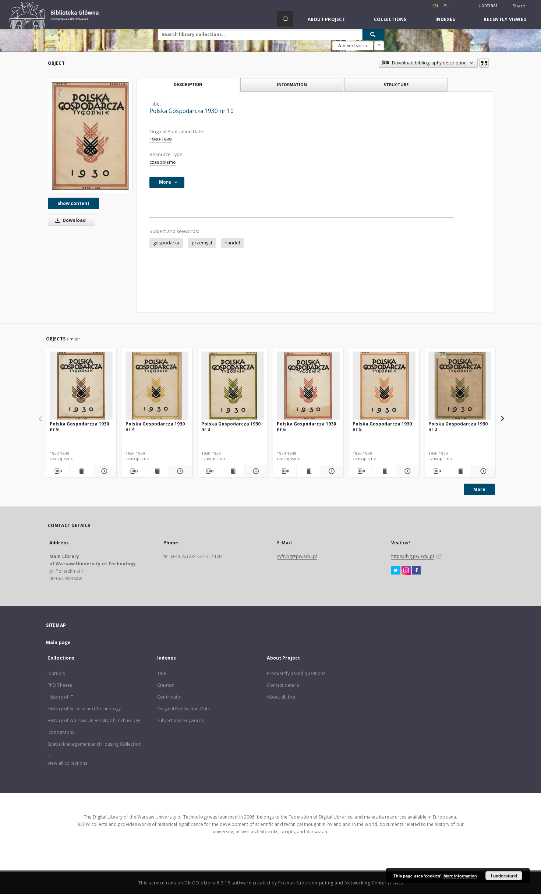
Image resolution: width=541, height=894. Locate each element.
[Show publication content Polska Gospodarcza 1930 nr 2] (459, 471)
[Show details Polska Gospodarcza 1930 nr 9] (103, 471)
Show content (73, 203)
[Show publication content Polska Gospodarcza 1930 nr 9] (81, 471)
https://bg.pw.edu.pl (412, 556)
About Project (326, 19)
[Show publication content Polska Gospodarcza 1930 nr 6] (308, 471)
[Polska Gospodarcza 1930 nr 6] (308, 386)
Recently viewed (505, 19)
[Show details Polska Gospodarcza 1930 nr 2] (482, 471)
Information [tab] (292, 84)
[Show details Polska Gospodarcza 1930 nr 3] (255, 471)
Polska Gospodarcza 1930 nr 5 (382, 426)
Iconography (60, 732)
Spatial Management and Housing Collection (94, 744)
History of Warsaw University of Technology (93, 720)
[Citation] (484, 63)
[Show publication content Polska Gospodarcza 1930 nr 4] (157, 471)
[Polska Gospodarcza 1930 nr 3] (233, 386)
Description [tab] (188, 84)
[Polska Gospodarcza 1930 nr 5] (384, 386)
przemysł (202, 243)
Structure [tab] (396, 84)
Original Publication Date (183, 709)
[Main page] (285, 18)
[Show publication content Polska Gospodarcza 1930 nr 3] (232, 471)
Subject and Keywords (180, 720)
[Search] (373, 34)
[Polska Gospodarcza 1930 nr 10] (90, 136)
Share (519, 6)
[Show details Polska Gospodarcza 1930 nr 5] (406, 471)
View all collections (67, 763)
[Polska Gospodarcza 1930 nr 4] (157, 386)
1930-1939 (160, 139)
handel (232, 243)
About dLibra (281, 697)
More (479, 489)
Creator (165, 685)
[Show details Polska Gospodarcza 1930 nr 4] (179, 471)
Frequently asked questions (296, 673)
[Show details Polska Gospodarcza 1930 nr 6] (330, 471)
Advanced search (352, 45)
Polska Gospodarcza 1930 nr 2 (458, 426)
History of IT (60, 697)
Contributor (169, 697)
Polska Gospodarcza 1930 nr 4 (155, 426)
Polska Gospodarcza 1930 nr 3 (231, 426)
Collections (390, 19)
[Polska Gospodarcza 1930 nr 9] (81, 386)
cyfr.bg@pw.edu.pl (297, 556)
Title (161, 673)
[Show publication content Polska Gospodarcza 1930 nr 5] (384, 471)
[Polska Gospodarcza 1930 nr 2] (460, 386)
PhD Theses (59, 685)
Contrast (487, 5)
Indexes (445, 19)
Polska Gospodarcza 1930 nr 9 (79, 426)
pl (446, 5)
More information (460, 876)
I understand (504, 875)
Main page (58, 642)
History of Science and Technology (84, 709)
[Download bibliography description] (57, 471)
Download (73, 220)
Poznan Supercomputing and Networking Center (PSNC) (340, 883)
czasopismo (162, 162)
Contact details (283, 685)
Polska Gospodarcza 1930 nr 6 (306, 426)
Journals (56, 673)
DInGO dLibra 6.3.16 (207, 883)
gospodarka (166, 243)
